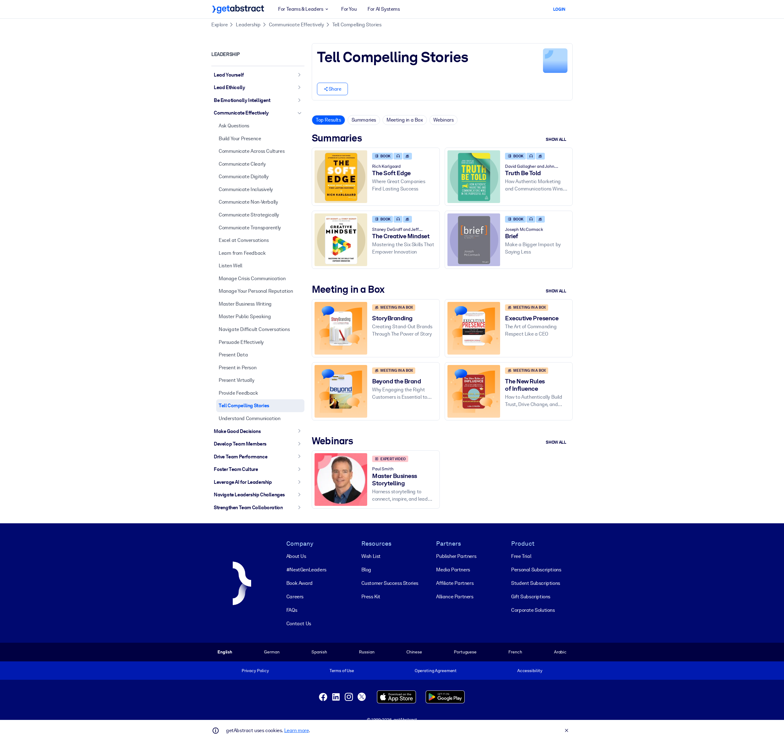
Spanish (319, 651)
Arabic (560, 651)
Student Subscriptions (535, 583)
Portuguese (465, 651)
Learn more (296, 730)
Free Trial (521, 556)
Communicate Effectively (296, 25)
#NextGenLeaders (306, 570)
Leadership (248, 25)
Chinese (414, 651)
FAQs (291, 610)
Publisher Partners (456, 556)
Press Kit (370, 597)
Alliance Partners (454, 597)
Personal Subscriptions (536, 570)
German (271, 651)
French (515, 651)
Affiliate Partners (454, 583)
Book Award (299, 583)
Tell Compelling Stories (357, 25)
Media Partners (453, 570)
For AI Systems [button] (384, 9)
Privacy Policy (255, 670)
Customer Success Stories (389, 583)
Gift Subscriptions (530, 597)
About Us (296, 556)
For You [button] (348, 9)
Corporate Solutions (533, 610)
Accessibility (529, 670)
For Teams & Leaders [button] (300, 9)
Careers (294, 597)
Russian (366, 651)
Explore (219, 25)
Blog (366, 570)
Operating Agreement (436, 670)
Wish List (371, 556)
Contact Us (298, 623)
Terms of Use (342, 670)
